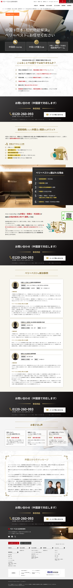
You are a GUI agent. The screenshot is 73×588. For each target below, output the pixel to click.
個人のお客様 (49, 5)
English (52, 1)
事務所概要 (42, 5)
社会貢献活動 (10, 562)
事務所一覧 (40, 1)
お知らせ (35, 1)
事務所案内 (10, 552)
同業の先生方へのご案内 (12, 565)
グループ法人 (10, 558)
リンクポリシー (23, 581)
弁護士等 (9, 547)
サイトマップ (10, 581)
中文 (54, 1)
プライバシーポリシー (16, 581)
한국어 (57, 1)
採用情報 (69, 5)
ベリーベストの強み (11, 560)
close (69, 212)
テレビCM (56, 557)
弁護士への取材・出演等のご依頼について (12, 564)
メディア (56, 552)
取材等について (46, 1)
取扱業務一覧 (22, 550)
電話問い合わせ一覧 (14, 543)
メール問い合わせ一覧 (26, 543)
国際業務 (63, 5)
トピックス (57, 547)
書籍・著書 (56, 555)
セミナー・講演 (57, 554)
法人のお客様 (57, 5)
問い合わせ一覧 (62, 2)
